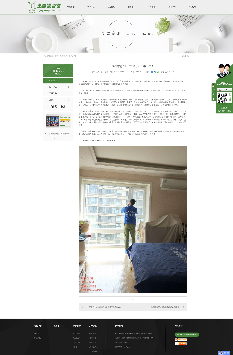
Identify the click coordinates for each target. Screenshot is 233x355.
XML (155, 338)
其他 (75, 347)
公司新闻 (72, 56)
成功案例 (111, 7)
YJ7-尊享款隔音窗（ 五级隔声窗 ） (58, 134)
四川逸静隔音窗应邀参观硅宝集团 (164, 307)
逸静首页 (71, 7)
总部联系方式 (93, 347)
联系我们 (192, 7)
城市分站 (118, 342)
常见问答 (76, 342)
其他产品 (37, 338)
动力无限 (127, 347)
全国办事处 (93, 351)
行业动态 (76, 338)
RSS (151, 338)
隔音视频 (92, 333)
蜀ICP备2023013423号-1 (131, 338)
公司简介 (92, 338)
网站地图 (146, 338)
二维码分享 (169, 72)
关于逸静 (151, 7)
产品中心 (91, 7)
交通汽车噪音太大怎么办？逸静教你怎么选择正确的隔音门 (106, 307)
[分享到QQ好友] (155, 72)
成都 (125, 342)
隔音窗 (36, 333)
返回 (184, 56)
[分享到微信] (158, 72)
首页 (56, 56)
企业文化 (92, 342)
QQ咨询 (225, 90)
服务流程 (172, 7)
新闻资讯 (131, 7)
